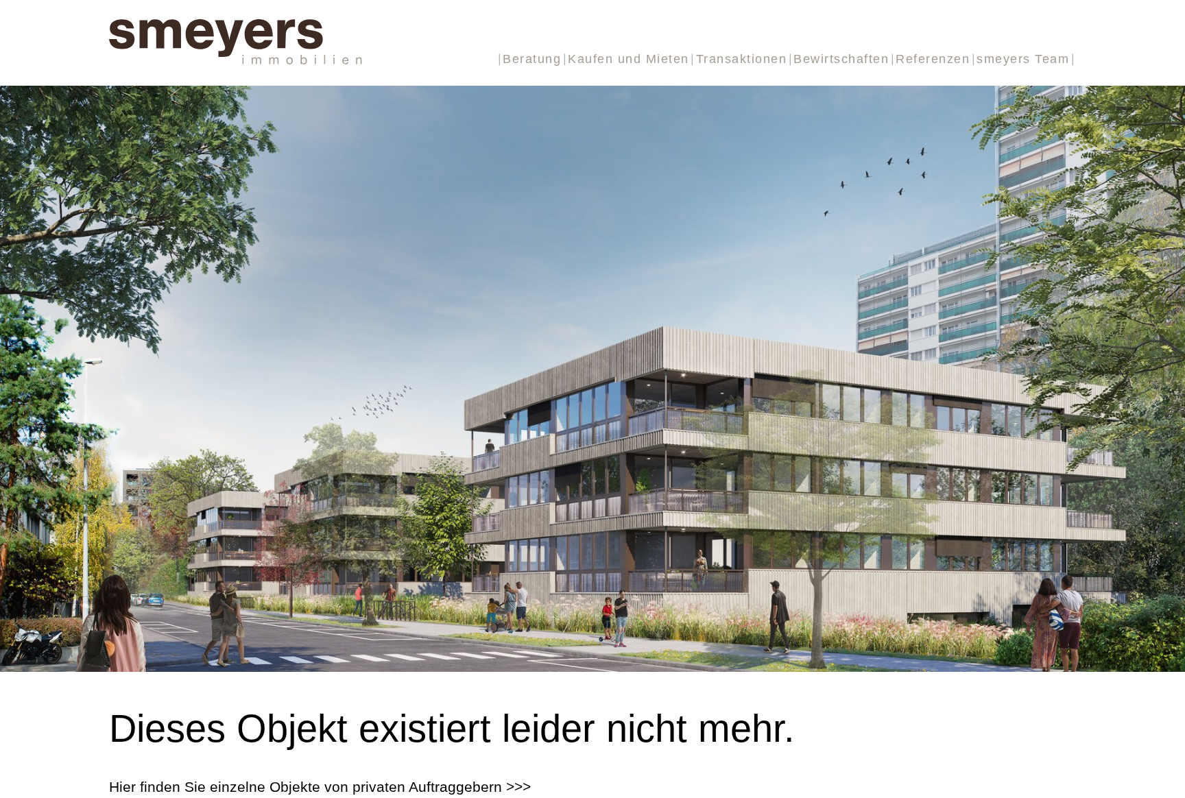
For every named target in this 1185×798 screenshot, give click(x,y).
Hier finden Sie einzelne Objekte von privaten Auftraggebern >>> (320, 787)
